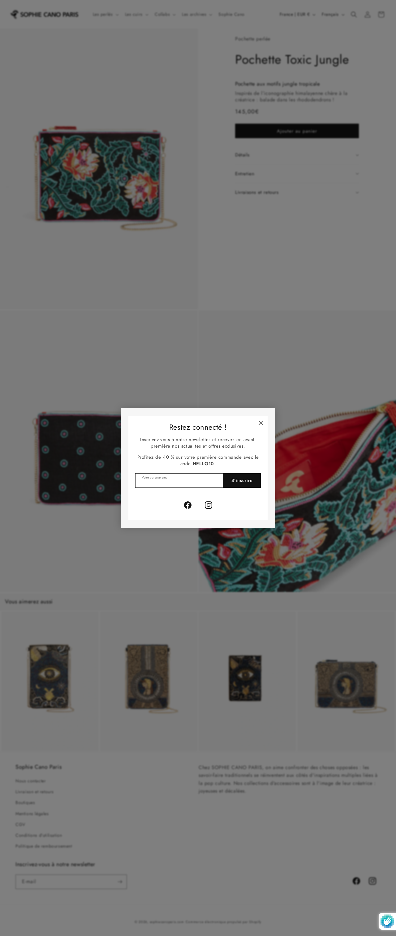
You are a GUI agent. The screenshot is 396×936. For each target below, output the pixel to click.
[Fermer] (261, 423)
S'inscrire (242, 480)
